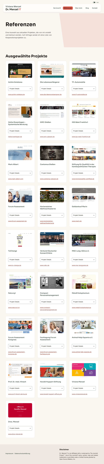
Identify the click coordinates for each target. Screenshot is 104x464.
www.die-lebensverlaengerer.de (51, 94)
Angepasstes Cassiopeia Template (18, 302)
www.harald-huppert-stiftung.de (51, 394)
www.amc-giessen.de (47, 136)
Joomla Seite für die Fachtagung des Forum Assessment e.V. (49, 346)
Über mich (78, 8)
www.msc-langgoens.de (80, 265)
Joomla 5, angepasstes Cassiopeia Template (81, 215)
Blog (87, 8)
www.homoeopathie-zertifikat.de (83, 179)
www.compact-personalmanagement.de (48, 308)
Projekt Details (14, 88)
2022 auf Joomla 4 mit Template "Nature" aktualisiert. (20, 346)
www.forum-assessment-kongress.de (16, 353)
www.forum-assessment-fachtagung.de (48, 353)
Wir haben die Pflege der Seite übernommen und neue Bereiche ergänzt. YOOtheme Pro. (20, 260)
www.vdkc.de (44, 265)
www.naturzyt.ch (14, 307)
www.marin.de (76, 221)
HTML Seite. (78, 388)
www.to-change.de (14, 265)
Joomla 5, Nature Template (50, 302)
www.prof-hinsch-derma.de (17, 394)
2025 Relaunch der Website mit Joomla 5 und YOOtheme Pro (20, 215)
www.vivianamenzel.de (79, 394)
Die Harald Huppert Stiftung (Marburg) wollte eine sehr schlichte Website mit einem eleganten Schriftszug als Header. (50, 388)
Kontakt (94, 8)
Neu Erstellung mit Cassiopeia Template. (51, 260)
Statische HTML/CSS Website (51, 215)
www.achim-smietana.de (16, 94)
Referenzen (68, 8)
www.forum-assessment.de (17, 221)
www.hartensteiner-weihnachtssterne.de (47, 222)
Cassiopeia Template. (17, 173)
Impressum (9, 453)
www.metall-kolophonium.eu (81, 307)
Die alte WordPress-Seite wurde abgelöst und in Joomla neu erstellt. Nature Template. (83, 260)
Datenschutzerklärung (22, 453)
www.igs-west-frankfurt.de (81, 136)
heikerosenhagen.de (15, 136)
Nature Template (78, 302)
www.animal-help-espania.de (81, 352)
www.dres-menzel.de (15, 434)
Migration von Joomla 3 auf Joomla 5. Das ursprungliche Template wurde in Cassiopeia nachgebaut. (51, 173)
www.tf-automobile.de (79, 94)
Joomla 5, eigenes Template (19, 428)
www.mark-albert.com (15, 179)
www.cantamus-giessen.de (49, 179)
